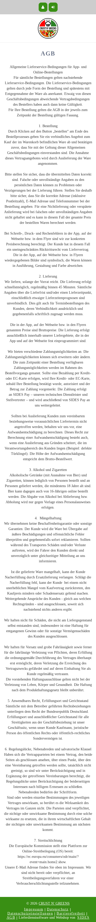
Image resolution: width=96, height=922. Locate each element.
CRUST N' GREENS (54, 903)
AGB (11, 917)
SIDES (83, 917)
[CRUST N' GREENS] (48, 28)
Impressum (34, 909)
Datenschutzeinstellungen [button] (30, 913)
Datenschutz (58, 909)
